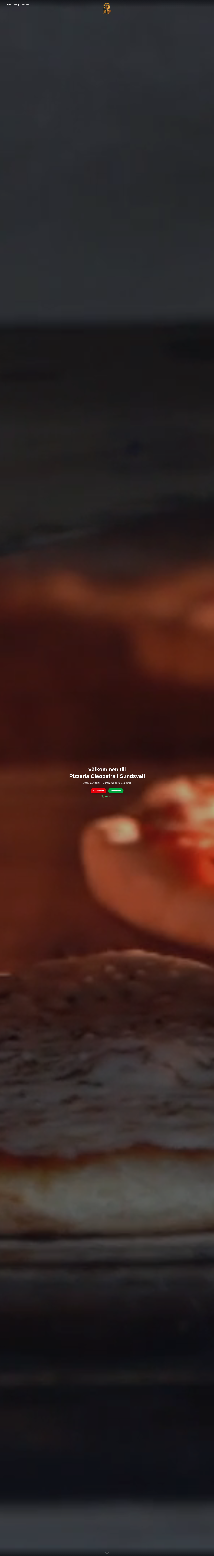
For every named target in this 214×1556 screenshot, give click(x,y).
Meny (16, 4)
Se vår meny (98, 791)
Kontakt (25, 4)
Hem (9, 4)
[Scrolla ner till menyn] (107, 1550)
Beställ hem (116, 791)
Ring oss (109, 796)
